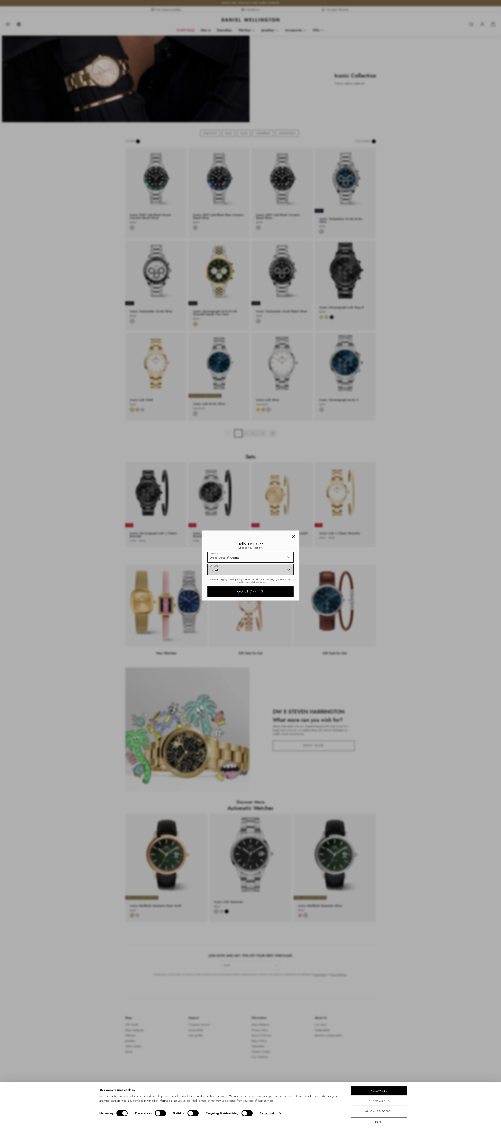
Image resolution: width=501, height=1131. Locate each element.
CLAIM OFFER (278, 587)
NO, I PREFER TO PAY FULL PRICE (278, 599)
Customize (377, 1101)
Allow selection (379, 1111)
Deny (379, 1122)
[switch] (160, 1113)
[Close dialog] (318, 511)
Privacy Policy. (289, 616)
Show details (268, 1113)
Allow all (379, 1091)
